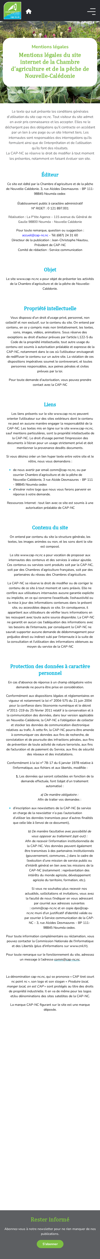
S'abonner (50, 1244)
